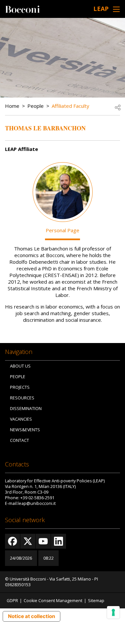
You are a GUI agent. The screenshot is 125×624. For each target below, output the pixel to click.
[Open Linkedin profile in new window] (58, 541)
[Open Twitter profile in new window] (27, 541)
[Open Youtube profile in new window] (43, 541)
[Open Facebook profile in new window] (12, 541)
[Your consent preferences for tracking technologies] (113, 612)
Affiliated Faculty (70, 106)
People (35, 106)
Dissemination (26, 408)
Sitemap (96, 600)
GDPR (12, 600)
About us (20, 366)
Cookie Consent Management (53, 600)
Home (12, 106)
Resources (22, 398)
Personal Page (62, 230)
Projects (20, 387)
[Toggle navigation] (116, 9)
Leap (101, 9)
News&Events (25, 430)
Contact (19, 440)
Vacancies (21, 419)
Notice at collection (31, 616)
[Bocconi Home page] (22, 8)
